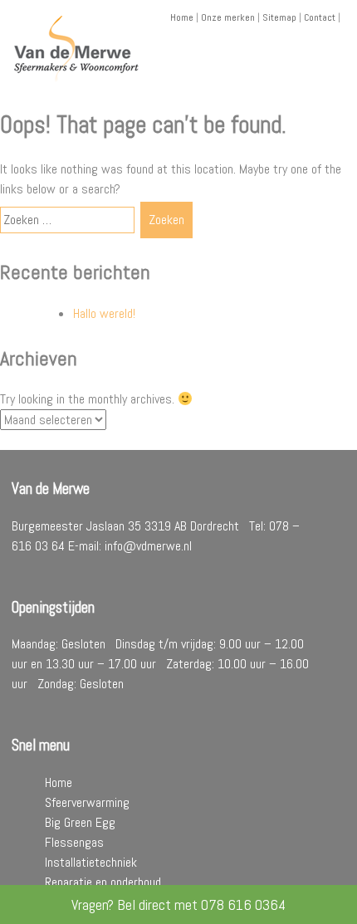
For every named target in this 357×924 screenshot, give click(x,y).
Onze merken (228, 17)
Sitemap (279, 17)
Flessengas (74, 842)
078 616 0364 (243, 904)
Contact (319, 17)
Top (342, 909)
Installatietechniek (91, 862)
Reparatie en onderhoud (103, 882)
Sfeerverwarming (87, 802)
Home (181, 17)
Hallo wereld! (104, 313)
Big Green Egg (80, 822)
